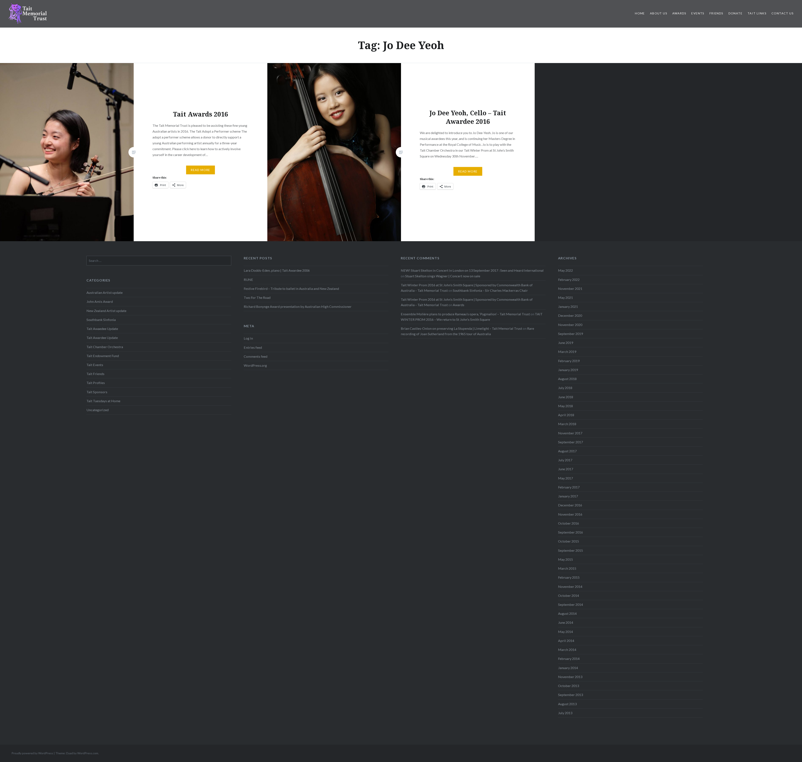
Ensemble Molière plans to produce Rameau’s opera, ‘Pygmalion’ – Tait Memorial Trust (465, 314)
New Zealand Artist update (106, 311)
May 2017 (565, 478)
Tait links (756, 13)
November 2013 (570, 677)
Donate (735, 13)
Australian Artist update (104, 292)
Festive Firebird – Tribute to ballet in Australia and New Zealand (291, 288)
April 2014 (566, 641)
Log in (248, 338)
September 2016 (570, 532)
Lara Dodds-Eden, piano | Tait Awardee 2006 (277, 270)
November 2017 (570, 433)
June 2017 (565, 469)
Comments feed (255, 356)
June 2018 (565, 397)
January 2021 (568, 306)
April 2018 (566, 415)
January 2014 (568, 668)
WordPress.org (255, 365)
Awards (679, 13)
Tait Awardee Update (102, 338)
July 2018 (565, 388)
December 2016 (570, 505)
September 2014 (570, 604)
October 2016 (568, 523)
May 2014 (565, 632)
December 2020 (570, 315)
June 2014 (565, 622)
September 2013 (570, 695)
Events (697, 13)
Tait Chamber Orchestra (104, 347)
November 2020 (570, 325)
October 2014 (568, 595)
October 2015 (568, 541)
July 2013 (565, 713)
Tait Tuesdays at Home (103, 401)
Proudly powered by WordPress (32, 753)
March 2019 (567, 352)
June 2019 (565, 343)
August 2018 (567, 379)
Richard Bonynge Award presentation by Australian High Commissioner (298, 306)
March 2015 (567, 568)
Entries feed (253, 347)
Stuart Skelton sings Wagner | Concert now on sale (442, 276)
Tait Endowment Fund (102, 356)
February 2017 (569, 487)
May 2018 (565, 406)
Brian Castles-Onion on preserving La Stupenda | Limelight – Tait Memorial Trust (461, 328)
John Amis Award (99, 301)
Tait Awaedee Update (102, 329)
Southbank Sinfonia (101, 320)
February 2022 (569, 279)
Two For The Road (257, 297)
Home (640, 13)
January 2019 (568, 370)
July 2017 (565, 460)
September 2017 (570, 442)
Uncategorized (97, 410)
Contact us (783, 13)
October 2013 (568, 686)
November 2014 (570, 586)
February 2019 (569, 361)
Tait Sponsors (96, 392)
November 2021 (570, 288)
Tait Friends (95, 374)
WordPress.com (87, 753)
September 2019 (570, 334)
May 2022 (565, 270)
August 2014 (567, 613)
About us (658, 13)
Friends (716, 13)
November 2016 (570, 514)
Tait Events (94, 365)
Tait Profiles (95, 383)
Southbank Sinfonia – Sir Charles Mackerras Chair (490, 290)
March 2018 (567, 424)
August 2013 (567, 704)
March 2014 (567, 650)
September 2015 (570, 550)
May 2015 (565, 559)
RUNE (248, 279)
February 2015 (569, 577)
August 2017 (567, 451)
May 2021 (565, 297)
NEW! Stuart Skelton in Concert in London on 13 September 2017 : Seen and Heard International (472, 270)
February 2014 (569, 659)
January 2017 (568, 496)
